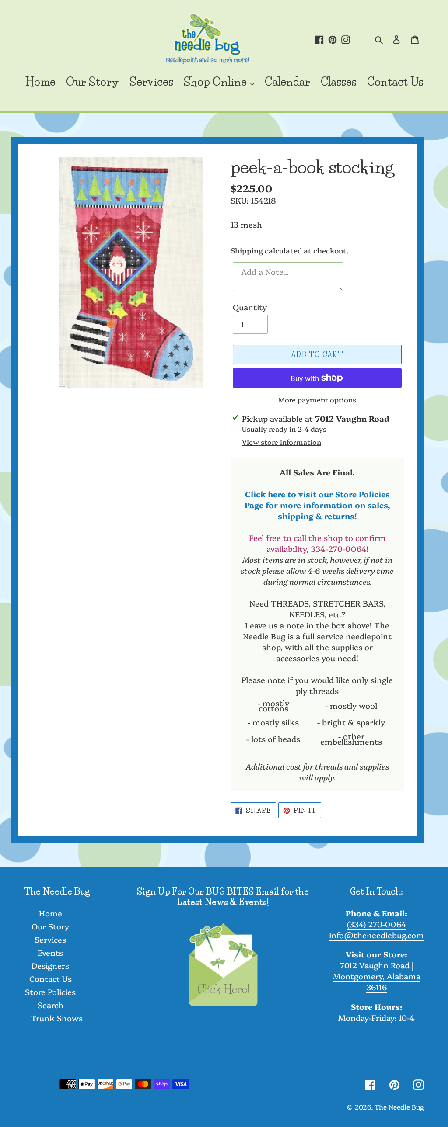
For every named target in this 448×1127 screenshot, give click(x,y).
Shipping (247, 250)
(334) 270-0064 (376, 924)
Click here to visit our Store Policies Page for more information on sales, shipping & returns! (317, 505)
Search (50, 1004)
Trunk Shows (57, 1018)
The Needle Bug (399, 1106)
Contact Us (50, 978)
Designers (50, 965)
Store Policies (50, 991)
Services (50, 939)
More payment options (317, 399)
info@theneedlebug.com (376, 934)
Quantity (250, 307)
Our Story (50, 926)
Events (50, 952)
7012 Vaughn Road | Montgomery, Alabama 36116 (376, 976)
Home (50, 913)
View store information (281, 442)
